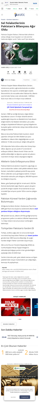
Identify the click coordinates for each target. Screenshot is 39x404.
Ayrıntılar (13, 397)
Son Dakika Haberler (11, 329)
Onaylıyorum (24, 397)
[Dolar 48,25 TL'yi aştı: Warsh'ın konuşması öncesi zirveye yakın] (16, 307)
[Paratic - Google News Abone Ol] (30, 80)
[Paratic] (19, 15)
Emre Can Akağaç (10, 80)
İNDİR (35, 3)
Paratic (3, 19)
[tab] (18, 319)
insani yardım (33, 235)
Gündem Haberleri (12, 19)
